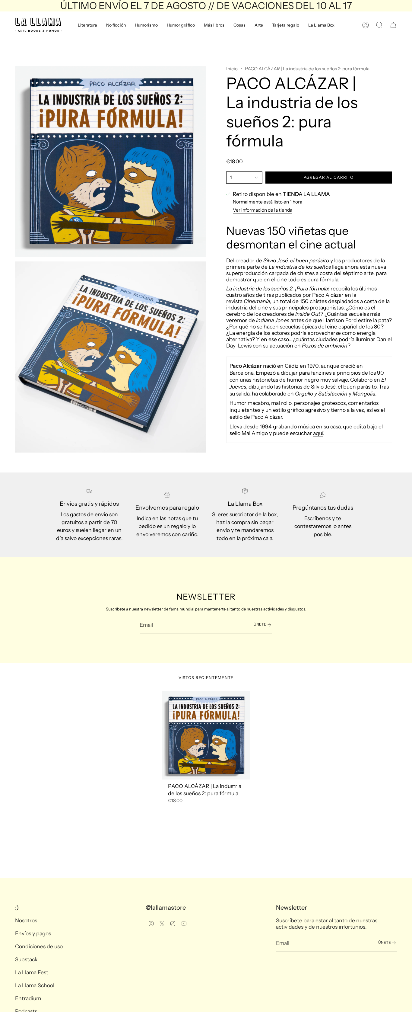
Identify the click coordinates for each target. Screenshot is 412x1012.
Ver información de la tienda (262, 210)
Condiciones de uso (39, 946)
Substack (26, 959)
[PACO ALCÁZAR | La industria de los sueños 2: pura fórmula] (206, 735)
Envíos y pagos (33, 933)
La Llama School (34, 985)
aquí (318, 433)
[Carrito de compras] (393, 25)
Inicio (232, 69)
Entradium (28, 998)
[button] (87, 25)
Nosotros (26, 920)
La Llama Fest (31, 972)
